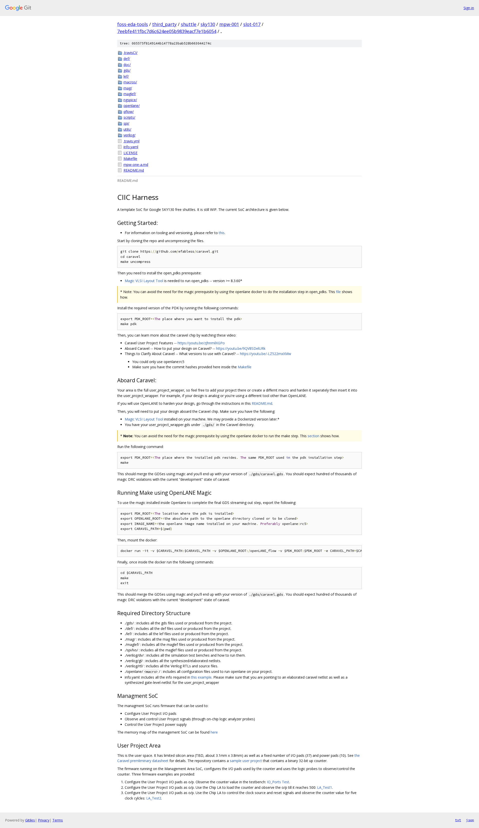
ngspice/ (130, 99)
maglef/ (129, 93)
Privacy (43, 820)
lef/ (126, 76)
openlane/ (131, 105)
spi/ (126, 123)
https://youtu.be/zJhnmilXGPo (201, 343)
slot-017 (251, 24)
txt (458, 820)
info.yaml (130, 146)
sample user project (246, 760)
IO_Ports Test (278, 782)
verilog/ (129, 135)
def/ (126, 58)
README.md (133, 170)
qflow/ (128, 111)
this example (201, 677)
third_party (164, 24)
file (338, 291)
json (470, 820)
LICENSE (130, 152)
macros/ (130, 82)
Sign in (469, 7)
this (222, 232)
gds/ (126, 70)
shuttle (188, 24)
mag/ (127, 88)
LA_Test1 (324, 787)
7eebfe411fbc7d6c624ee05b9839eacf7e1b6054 (166, 31)
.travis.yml (131, 141)
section (313, 435)
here (214, 732)
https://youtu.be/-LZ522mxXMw (265, 353)
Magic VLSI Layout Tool (144, 280)
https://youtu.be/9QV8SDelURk (240, 348)
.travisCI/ (130, 52)
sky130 (208, 24)
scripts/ (129, 117)
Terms (57, 820)
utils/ (127, 129)
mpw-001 (229, 24)
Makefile (130, 158)
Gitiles (30, 820)
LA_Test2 (153, 798)
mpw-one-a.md (135, 164)
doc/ (127, 64)
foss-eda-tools (132, 24)
